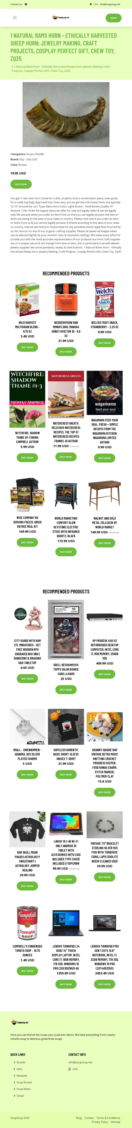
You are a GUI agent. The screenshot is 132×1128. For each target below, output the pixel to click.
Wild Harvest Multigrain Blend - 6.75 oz (27, 326)
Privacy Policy (100, 1122)
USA (96, 4)
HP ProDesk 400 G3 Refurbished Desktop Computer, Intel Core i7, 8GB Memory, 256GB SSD (105, 649)
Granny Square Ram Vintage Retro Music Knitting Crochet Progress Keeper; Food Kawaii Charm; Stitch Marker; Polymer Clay (104, 763)
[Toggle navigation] (14, 18)
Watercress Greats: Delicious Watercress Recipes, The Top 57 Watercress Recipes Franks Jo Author (66, 432)
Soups (30, 154)
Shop (113, 18)
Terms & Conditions (108, 1118)
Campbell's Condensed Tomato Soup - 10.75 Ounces (27, 950)
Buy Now (21, 184)
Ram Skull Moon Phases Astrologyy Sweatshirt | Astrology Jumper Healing (27, 861)
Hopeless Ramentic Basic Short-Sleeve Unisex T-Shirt (66, 754)
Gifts (19, 1069)
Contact (89, 1118)
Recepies (22, 1075)
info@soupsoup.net (110, 4)
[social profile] (26, 4)
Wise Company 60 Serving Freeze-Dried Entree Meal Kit (27, 522)
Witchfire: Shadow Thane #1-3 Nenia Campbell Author (27, 437)
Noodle (39, 154)
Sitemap (115, 1122)
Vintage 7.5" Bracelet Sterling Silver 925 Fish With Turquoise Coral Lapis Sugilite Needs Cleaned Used (105, 852)
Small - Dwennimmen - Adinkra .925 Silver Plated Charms (27, 754)
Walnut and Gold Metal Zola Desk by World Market (104, 522)
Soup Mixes (24, 1089)
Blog (79, 1118)
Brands (21, 1062)
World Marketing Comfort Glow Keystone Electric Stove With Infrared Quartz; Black (66, 527)
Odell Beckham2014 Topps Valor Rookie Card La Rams (66, 669)
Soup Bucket (24, 1082)
